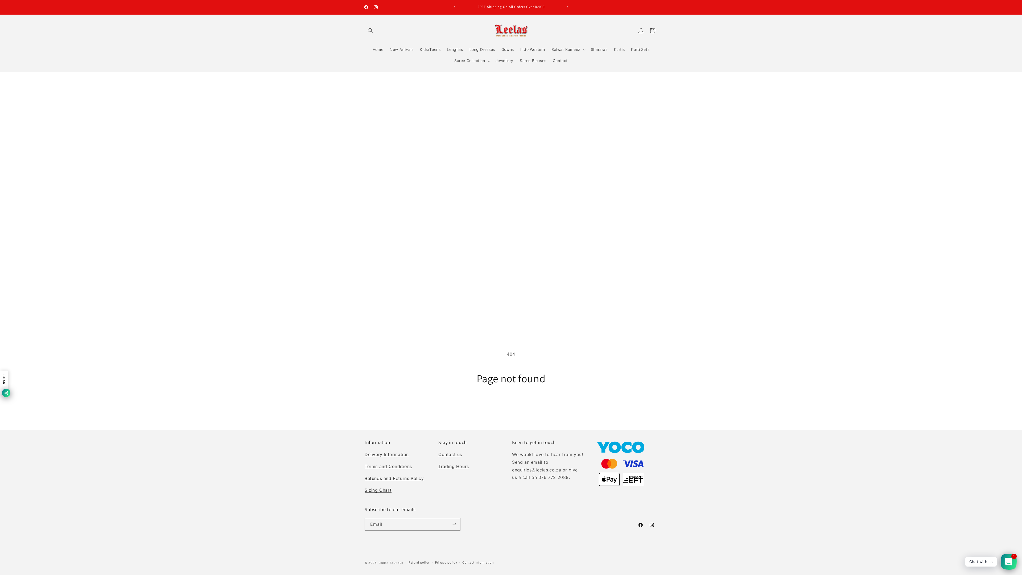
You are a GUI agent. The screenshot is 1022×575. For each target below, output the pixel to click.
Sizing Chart (378, 490)
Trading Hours (453, 466)
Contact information (477, 562)
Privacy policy (446, 562)
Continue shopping (511, 404)
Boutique (396, 563)
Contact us (450, 454)
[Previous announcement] (454, 7)
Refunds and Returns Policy (394, 478)
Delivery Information (387, 454)
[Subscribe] (454, 524)
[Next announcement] (568, 7)
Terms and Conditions (388, 466)
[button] (370, 30)
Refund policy (419, 562)
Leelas (384, 563)
